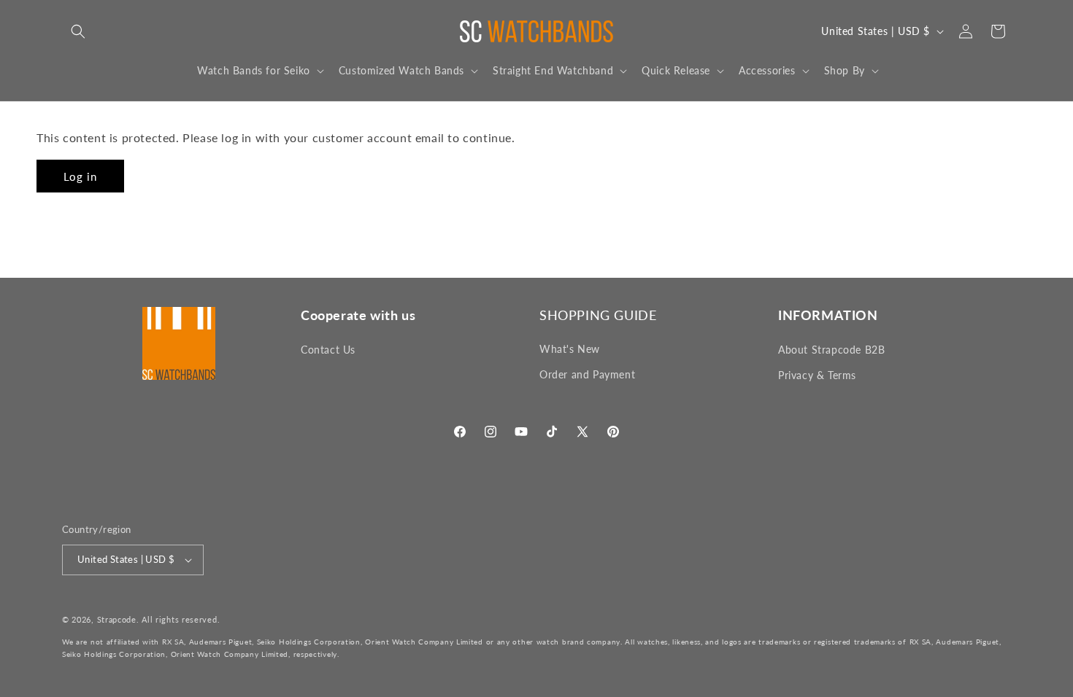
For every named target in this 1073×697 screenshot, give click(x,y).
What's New (569, 349)
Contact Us (328, 349)
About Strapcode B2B (831, 349)
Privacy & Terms (817, 375)
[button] (78, 31)
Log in (80, 176)
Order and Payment (587, 375)
